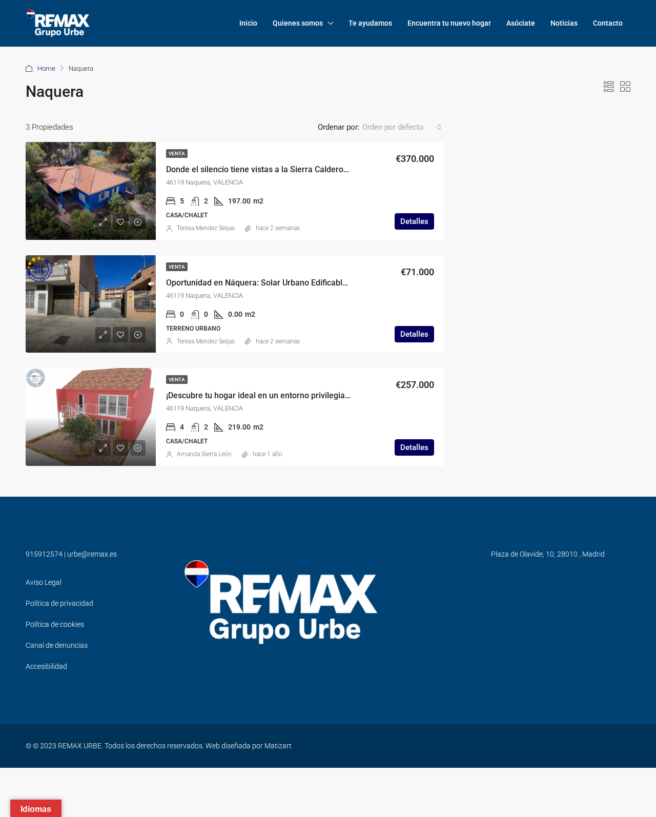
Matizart (278, 746)
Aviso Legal (43, 582)
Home (46, 68)
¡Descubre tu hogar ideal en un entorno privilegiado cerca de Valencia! (295, 395)
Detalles (414, 221)
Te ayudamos (370, 23)
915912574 (44, 554)
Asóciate (520, 23)
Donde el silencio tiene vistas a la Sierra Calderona (259, 169)
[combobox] (402, 127)
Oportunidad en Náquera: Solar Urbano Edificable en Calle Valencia (289, 283)
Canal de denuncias (57, 645)
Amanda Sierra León (204, 454)
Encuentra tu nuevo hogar (449, 23)
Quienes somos (298, 23)
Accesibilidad (46, 666)
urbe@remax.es (92, 554)
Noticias (564, 23)
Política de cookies (55, 624)
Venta (177, 153)
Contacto (608, 23)
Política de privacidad (59, 603)
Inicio (248, 23)
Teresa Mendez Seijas (206, 228)
